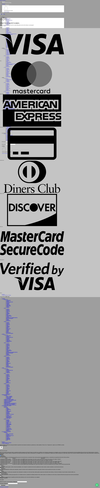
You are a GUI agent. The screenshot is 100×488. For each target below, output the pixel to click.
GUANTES (7, 60)
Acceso (7, 485)
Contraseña (4, 483)
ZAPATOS (7, 307)
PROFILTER (8, 439)
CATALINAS (8, 425)
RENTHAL (7, 434)
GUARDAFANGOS (9, 417)
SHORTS (7, 24)
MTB (4, 25)
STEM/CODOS (8, 409)
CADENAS (8, 426)
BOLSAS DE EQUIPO (9, 318)
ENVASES (7, 420)
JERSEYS (7, 27)
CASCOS (7, 322)
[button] (3, 16)
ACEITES (5, 395)
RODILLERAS (8, 315)
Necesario (2, 455)
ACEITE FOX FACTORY (10, 414)
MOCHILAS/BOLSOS (9, 20)
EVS (7, 440)
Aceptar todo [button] (5, 445)
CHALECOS (8, 311)
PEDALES (7, 412)
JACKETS (7, 329)
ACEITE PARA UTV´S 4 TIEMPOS (9, 404)
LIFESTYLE (6, 299)
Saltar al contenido (3, 0)
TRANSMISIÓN (8, 397)
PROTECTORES (8, 424)
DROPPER (8, 413)
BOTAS (7, 331)
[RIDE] (2, 14)
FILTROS (7, 421)
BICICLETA (6, 407)
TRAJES (7, 330)
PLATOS (7, 415)
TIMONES (7, 408)
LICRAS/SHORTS (9, 316)
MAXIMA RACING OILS (5, 394)
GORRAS (7, 19)
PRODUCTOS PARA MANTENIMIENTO (10, 403)
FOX (7, 433)
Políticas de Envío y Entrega (6, 2)
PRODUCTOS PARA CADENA (8, 399)
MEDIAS (7, 319)
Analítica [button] (1, 470)
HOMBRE (3, 298)
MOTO (5, 321)
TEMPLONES (8, 418)
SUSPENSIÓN (8, 398)
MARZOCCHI (8, 436)
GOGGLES (8, 309)
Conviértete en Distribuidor (6, 431)
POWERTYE (8, 438)
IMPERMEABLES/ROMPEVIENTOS (12, 317)
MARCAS (5, 432)
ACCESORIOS (8, 300)
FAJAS (7, 312)
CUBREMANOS (8, 411)
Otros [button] (1, 475)
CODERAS (8, 326)
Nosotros (3, 1)
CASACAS (8, 302)
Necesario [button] (1, 454)
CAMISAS (7, 304)
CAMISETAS (8, 305)
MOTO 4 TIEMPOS (9, 396)
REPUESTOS (8, 320)
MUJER (3, 334)
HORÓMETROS (8, 422)
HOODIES (7, 21)
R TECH (7, 437)
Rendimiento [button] (2, 467)
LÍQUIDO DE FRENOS (7, 401)
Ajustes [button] (1, 445)
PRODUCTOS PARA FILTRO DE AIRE (10, 400)
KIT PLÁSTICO (8, 428)
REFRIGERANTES (7, 402)
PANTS (7, 314)
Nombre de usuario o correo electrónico (8, 481)
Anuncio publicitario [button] (3, 472)
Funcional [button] (1, 465)
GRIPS (7, 410)
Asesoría (5, 406)
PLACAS (7, 427)
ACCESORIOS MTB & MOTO (6, 405)
